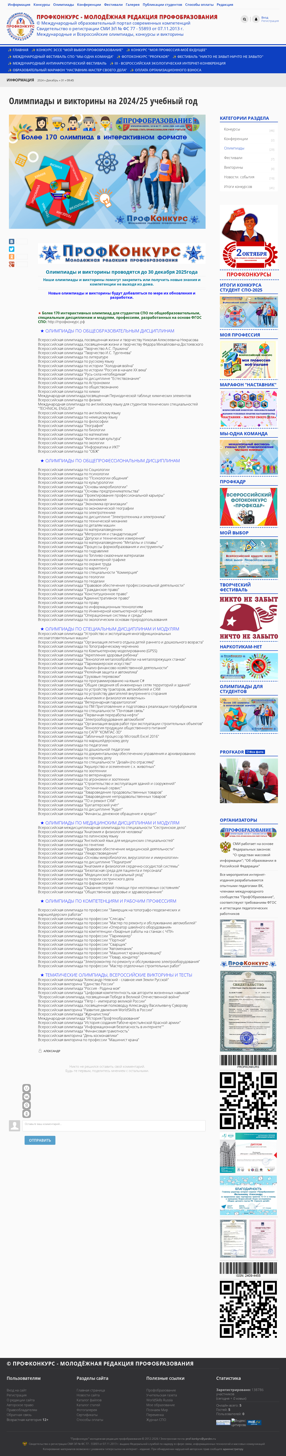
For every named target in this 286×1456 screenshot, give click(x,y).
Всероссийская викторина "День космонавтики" (78, 1035)
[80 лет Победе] (249, 617)
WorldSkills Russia (159, 1400)
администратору (233, 1449)
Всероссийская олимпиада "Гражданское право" (78, 589)
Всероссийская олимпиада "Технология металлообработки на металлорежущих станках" (112, 659)
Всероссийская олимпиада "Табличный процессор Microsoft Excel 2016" (98, 736)
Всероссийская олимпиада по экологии (71, 442)
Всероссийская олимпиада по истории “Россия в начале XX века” (92, 370)
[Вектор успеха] (249, 666)
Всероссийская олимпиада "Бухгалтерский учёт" (78, 805)
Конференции (236, 138)
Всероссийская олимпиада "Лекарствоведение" (78, 853)
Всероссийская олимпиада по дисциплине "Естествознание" (89, 378)
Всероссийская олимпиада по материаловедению (80, 529)
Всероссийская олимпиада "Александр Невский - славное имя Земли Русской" (103, 979)
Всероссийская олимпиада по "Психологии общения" (83, 478)
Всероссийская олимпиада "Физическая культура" (79, 438)
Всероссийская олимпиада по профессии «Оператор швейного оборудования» (105, 927)
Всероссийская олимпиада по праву (68, 602)
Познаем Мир (157, 1410)
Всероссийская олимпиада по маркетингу (73, 568)
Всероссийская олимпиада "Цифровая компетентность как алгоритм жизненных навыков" (114, 992)
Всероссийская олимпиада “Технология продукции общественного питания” (102, 727)
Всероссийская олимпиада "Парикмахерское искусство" (85, 663)
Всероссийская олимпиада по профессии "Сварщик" (82, 944)
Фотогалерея (87, 1410)
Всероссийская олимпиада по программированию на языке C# (91, 680)
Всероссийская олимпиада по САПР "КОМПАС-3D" (80, 732)
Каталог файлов (89, 1400)
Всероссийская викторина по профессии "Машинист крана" (88, 1039)
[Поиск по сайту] (244, 19)
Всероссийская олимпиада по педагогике (73, 745)
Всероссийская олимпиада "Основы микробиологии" (83, 486)
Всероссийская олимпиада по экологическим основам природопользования (102, 619)
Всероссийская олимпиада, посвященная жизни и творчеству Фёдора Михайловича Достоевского (120, 344)
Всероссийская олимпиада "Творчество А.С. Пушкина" (83, 348)
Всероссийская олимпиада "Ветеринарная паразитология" (87, 702)
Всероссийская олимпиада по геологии (71, 576)
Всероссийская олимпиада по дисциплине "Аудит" (80, 809)
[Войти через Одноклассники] (26, 1113)
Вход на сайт (17, 1390)
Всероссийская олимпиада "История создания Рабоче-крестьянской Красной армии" (109, 1022)
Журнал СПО (156, 1419)
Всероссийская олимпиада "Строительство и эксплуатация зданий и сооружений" (107, 783)
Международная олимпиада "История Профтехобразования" (89, 1018)
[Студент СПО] (249, 311)
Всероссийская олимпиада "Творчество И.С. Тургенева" (85, 352)
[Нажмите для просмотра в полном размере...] (122, 253)
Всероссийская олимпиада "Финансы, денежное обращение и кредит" (97, 813)
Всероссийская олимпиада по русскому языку (76, 361)
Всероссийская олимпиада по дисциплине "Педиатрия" (85, 861)
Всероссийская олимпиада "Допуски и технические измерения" (91, 538)
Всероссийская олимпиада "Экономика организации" (83, 503)
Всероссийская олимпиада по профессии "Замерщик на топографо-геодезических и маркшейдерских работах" (109, 912)
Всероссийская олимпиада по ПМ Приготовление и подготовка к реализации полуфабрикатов (117, 706)
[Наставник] (249, 408)
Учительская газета (161, 1395)
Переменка (155, 1414)
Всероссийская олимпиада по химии (69, 391)
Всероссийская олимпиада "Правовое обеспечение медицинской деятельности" (106, 849)
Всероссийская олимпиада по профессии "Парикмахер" (85, 935)
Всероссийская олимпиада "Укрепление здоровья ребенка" (88, 655)
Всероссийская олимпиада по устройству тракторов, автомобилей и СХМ (99, 689)
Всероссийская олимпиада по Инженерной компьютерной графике (95, 611)
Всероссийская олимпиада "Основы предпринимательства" (88, 491)
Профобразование (161, 1390)
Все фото (256, 752)
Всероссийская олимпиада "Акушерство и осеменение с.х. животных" (96, 766)
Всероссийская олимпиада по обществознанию (78, 386)
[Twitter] (11, 249)
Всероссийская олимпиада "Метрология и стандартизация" (88, 534)
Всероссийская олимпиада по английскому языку (79, 412)
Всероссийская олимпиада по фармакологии (75, 883)
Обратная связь (19, 1414)
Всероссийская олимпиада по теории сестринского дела (86, 878)
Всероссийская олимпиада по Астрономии (74, 382)
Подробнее (249, 780)
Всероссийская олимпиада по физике (69, 399)
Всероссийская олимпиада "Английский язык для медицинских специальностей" (106, 840)
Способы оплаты (90, 1419)
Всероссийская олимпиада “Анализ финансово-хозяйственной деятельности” (103, 667)
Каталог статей (88, 1405)
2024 (40, 80)
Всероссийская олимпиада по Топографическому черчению (88, 646)
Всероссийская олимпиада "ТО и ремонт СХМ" (77, 800)
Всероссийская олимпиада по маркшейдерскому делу (83, 740)
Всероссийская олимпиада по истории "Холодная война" (86, 365)
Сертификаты (87, 1414)
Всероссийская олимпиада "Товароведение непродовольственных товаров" (102, 796)
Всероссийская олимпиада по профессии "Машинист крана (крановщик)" (100, 952)
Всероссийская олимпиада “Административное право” (84, 598)
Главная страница (91, 1390)
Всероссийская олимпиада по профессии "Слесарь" (82, 918)
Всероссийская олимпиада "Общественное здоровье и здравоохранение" (100, 891)
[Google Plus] (18, 264)
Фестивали (233, 157)
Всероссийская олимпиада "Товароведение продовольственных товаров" (100, 792)
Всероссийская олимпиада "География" (71, 425)
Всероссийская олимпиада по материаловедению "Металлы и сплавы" (98, 542)
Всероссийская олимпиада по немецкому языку (78, 417)
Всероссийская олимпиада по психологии (73, 473)
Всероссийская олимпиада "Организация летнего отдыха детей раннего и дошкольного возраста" (121, 642)
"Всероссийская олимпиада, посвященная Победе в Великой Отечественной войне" (109, 996)
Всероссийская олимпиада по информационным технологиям (90, 606)
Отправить (40, 1140)
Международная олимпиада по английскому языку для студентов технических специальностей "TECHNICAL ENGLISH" (118, 406)
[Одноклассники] (18, 256)
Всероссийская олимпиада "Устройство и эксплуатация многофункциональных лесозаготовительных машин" (104, 635)
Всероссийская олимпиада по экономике (72, 499)
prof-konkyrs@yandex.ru (201, 1439)
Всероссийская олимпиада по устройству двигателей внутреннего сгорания (102, 693)
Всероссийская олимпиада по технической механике (82, 521)
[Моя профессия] (248, 359)
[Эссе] (249, 558)
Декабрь (52, 80)
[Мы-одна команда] (249, 457)
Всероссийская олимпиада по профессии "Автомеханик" (85, 948)
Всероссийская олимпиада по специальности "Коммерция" (88, 572)
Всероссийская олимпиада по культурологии (76, 482)
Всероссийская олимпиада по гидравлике (73, 550)
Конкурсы (232, 129)
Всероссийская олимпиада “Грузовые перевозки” (79, 676)
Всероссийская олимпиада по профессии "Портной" (82, 940)
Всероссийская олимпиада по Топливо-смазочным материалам (91, 555)
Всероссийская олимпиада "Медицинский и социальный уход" (91, 874)
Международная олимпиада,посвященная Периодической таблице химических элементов (114, 395)
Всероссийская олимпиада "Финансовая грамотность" (83, 1031)
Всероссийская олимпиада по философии (73, 421)
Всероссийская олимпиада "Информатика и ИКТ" (79, 447)
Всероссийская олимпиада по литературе (73, 357)
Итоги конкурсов (238, 186)
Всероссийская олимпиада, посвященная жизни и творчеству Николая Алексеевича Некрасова (118, 339)
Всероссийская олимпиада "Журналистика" (74, 1014)
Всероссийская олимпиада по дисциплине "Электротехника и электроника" (102, 516)
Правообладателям (22, 1410)
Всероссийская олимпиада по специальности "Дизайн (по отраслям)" (96, 762)
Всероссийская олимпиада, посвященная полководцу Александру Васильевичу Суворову (113, 1005)
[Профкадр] (248, 506)
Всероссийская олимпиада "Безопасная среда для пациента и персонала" (100, 870)
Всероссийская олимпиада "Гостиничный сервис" (80, 788)
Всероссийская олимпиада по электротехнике (77, 512)
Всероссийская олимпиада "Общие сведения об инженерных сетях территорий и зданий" (114, 685)
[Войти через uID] (26, 1088)
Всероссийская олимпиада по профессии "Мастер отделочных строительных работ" (109, 965)
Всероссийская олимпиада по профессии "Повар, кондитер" (88, 957)
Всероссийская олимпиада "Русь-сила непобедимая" (82, 374)
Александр (51, 1051)
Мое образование (160, 1405)
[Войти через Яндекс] (26, 1105)
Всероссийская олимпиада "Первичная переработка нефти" (88, 714)
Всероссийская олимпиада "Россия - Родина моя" (79, 988)
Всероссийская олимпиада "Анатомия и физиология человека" (90, 831)
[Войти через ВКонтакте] (26, 1097)
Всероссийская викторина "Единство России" (76, 983)
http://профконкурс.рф (66, 321)
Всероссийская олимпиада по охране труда (74, 563)
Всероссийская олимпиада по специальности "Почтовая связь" (91, 710)
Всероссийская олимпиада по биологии (71, 429)
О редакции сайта (21, 1400)
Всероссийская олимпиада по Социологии (74, 469)
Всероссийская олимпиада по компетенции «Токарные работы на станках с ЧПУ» (106, 931)
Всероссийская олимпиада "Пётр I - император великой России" (92, 1001)
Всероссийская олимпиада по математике (73, 434)
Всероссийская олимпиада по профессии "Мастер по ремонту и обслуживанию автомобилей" (117, 922)
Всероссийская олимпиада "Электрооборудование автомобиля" (91, 719)
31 (62, 80)
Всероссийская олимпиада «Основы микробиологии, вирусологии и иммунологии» (108, 857)
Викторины (233, 167)
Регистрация (17, 1395)
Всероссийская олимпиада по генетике (71, 844)
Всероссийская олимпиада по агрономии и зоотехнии (83, 779)
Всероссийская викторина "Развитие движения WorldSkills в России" (95, 1009)
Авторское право (20, 1405)
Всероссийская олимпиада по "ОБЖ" (68, 451)
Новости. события (239, 176)
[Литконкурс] (249, 714)
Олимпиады (234, 148)
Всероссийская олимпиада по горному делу (74, 757)
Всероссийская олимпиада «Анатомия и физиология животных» (91, 697)
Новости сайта (88, 1395)
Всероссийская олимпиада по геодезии (71, 581)
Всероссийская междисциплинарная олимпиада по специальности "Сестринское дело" (112, 827)
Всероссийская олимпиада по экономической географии (86, 508)
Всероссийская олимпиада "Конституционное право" (83, 593)
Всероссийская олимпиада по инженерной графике (82, 559)
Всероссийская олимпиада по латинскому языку (78, 836)
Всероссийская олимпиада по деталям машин (76, 525)
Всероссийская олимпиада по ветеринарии (75, 775)
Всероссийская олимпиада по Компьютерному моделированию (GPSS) (97, 650)
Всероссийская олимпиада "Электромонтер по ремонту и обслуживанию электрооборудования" (119, 961)
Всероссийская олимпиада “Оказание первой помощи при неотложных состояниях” (109, 887)
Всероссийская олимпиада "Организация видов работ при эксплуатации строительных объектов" (120, 723)
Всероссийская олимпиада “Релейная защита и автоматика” (88, 672)
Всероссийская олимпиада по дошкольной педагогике (84, 749)
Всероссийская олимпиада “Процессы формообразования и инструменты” (101, 546)
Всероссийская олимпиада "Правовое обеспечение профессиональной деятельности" (111, 585)
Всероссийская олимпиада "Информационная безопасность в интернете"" (101, 1026)
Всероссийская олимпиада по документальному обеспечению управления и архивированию (117, 753)
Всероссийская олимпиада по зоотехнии (72, 770)
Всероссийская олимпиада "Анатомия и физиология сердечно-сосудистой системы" (108, 866)
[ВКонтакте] (18, 241)
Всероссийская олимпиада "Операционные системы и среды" (90, 615)
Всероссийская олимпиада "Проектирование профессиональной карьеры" (101, 495)
